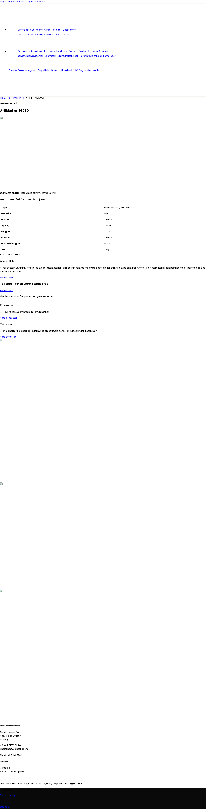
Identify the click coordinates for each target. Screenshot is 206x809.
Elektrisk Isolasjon (88, 51)
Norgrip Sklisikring (89, 56)
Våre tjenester (8, 337)
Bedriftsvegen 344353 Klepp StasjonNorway (10, 736)
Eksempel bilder (11, 254)
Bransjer (12, 26)
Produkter (13, 47)
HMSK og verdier (83, 70)
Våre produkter (8, 318)
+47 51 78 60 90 (12, 745)
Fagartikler (44, 70)
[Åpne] (5, 12)
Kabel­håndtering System (63, 51)
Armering (104, 51)
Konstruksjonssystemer (30, 56)
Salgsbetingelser (27, 70)
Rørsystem (50, 56)
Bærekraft (57, 70)
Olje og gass (24, 30)
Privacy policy (7, 795)
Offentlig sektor (53, 30)
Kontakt (97, 70)
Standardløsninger (68, 56)
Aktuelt (68, 70)
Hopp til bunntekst (35, 2)
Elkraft (66, 35)
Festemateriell (16, 98)
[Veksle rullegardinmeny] (18, 26)
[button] (5, 87)
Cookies (4, 807)
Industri (38, 35)
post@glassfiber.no (18, 749)
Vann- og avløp (52, 35)
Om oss (13, 70)
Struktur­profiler (39, 51)
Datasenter (69, 30)
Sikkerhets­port (108, 56)
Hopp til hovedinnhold (12, 2)
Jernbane (37, 30)
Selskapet (13, 63)
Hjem (3, 98)
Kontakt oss (6, 277)
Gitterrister (24, 51)
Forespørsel (6, 94)
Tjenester (13, 42)
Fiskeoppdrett (25, 35)
